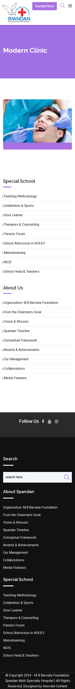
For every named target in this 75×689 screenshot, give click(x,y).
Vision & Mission (16, 321)
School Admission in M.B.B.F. (24, 243)
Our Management (16, 359)
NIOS (7, 262)
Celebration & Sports (19, 206)
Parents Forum (14, 234)
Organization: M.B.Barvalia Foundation (31, 303)
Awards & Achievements (21, 350)
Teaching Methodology (20, 196)
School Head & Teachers (21, 272)
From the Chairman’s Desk (22, 312)
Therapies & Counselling (21, 224)
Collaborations (14, 369)
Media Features (15, 378)
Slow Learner (13, 215)
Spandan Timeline (17, 331)
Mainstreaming (14, 253)
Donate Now (44, 6)
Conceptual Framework (20, 340)
